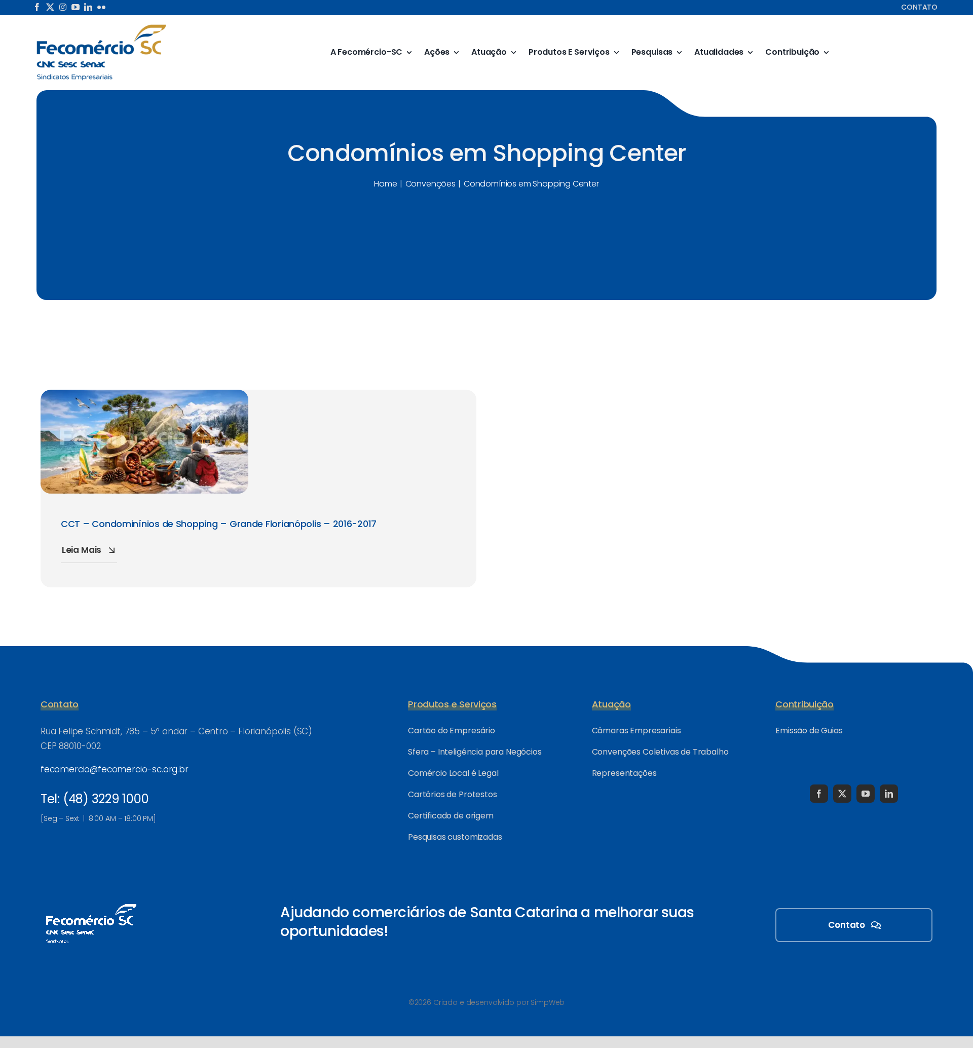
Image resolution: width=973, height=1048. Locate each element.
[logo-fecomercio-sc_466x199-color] (101, 27)
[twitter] (50, 7)
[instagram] (62, 7)
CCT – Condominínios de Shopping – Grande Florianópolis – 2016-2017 (219, 523)
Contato (919, 7)
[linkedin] (88, 7)
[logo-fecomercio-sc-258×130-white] (91, 902)
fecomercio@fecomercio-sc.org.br (115, 769)
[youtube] (75, 7)
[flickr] (101, 7)
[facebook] (37, 7)
